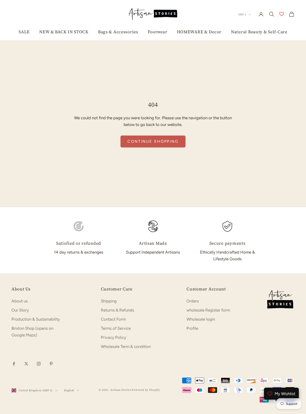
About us (19, 301)
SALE (24, 32)
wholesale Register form (208, 310)
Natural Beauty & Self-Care (259, 32)
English (69, 390)
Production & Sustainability (35, 319)
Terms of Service (116, 328)
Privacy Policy (113, 337)
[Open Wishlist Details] (281, 14)
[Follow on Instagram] (38, 363)
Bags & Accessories (118, 32)
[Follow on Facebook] (13, 363)
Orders (192, 301)
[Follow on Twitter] (26, 363)
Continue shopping (153, 141)
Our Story (20, 310)
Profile (192, 328)
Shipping (109, 301)
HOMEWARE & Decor (199, 32)
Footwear (157, 32)
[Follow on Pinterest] (51, 363)
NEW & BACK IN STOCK (63, 32)
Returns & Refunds (117, 310)
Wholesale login (200, 319)
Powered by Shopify (146, 390)
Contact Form (113, 319)
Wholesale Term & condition (126, 346)
